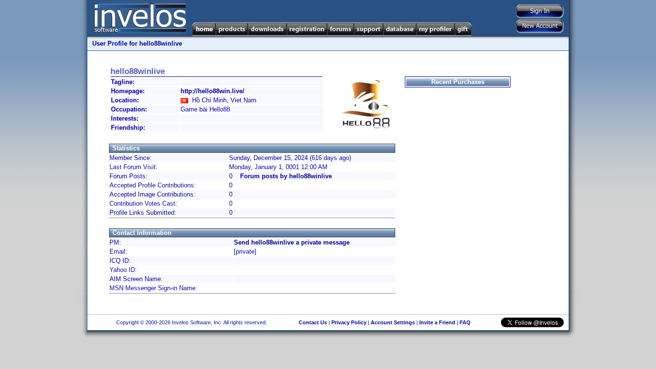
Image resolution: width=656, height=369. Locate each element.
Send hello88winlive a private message (292, 242)
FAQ (465, 322)
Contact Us (313, 322)
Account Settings (393, 322)
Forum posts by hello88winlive (286, 176)
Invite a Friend (437, 322)
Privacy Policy (348, 322)
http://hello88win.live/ (212, 91)
